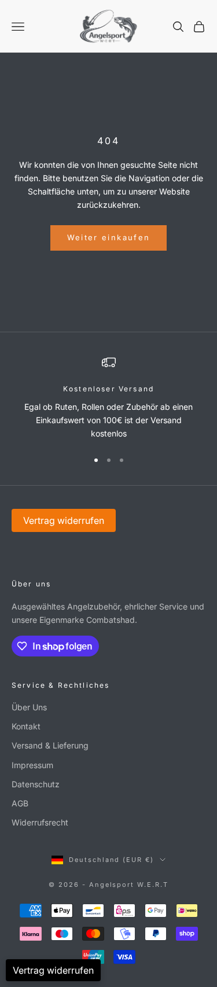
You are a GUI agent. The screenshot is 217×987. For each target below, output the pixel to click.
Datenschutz (36, 784)
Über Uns (29, 707)
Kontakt (26, 726)
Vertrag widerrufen (63, 520)
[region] (108, 397)
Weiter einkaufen (108, 237)
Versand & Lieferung (50, 745)
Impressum (32, 765)
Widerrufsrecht (40, 822)
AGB (20, 803)
